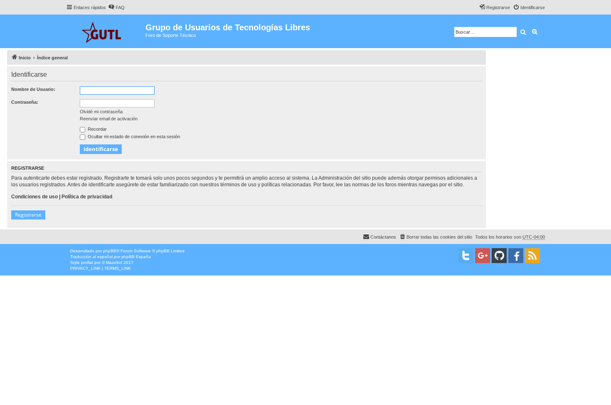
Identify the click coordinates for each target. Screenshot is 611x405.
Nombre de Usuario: (33, 89)
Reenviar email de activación (109, 118)
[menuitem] (116, 7)
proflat (87, 262)
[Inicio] (105, 31)
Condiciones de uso (34, 197)
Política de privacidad (87, 197)
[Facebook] (515, 255)
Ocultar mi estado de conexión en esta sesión (133, 136)
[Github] (499, 255)
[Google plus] (482, 255)
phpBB (109, 251)
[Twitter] (465, 255)
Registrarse (28, 214)
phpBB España (136, 256)
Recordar (96, 129)
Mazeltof (114, 262)
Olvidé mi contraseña (101, 111)
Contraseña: (24, 102)
